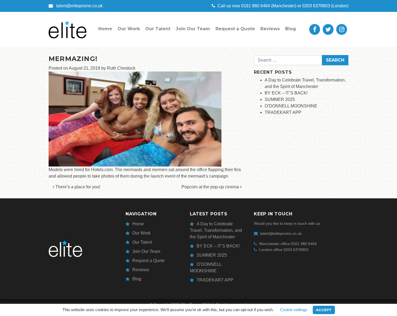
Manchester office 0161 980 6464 (288, 244)
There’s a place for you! (77, 187)
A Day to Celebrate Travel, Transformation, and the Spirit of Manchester (216, 230)
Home (105, 28)
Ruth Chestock (121, 68)
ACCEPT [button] (324, 310)
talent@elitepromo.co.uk (79, 6)
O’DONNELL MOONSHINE (291, 106)
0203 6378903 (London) (325, 6)
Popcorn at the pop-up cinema (210, 187)
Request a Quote (235, 28)
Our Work (128, 28)
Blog (290, 28)
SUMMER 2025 (280, 99)
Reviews (270, 28)
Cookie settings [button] (293, 309)
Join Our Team (193, 28)
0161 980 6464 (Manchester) (256, 6)
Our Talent (157, 28)
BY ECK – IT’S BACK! (286, 93)
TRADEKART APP (283, 112)
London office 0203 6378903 (283, 249)
